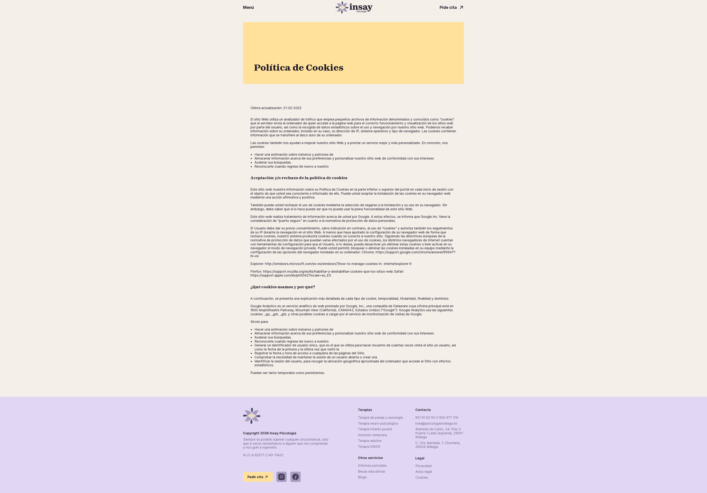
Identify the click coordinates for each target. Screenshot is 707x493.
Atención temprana (372, 435)
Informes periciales (372, 465)
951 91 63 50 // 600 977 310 (436, 417)
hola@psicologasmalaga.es (436, 423)
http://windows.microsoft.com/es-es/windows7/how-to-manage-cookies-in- (324, 264)
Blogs (362, 477)
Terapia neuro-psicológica (378, 423)
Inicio (252, 18)
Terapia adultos (370, 441)
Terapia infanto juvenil (375, 429)
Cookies (421, 477)
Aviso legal (423, 472)
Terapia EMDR (369, 446)
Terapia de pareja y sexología (380, 417)
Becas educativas (371, 471)
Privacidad (423, 466)
